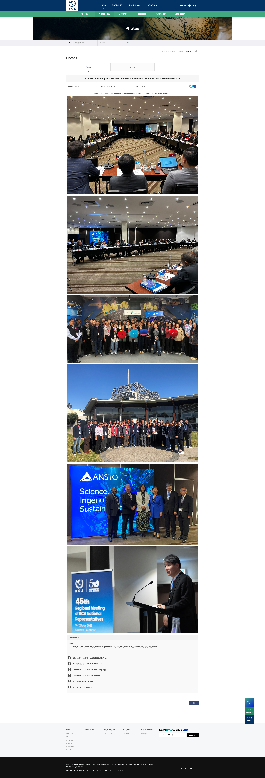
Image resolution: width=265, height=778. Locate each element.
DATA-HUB (117, 5)
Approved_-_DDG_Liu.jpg (82, 687)
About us (69, 734)
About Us (85, 14)
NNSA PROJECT (109, 734)
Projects (142, 14)
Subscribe (192, 735)
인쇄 (196, 51)
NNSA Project (134, 5)
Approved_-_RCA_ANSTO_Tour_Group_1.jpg (89, 670)
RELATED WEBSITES (184, 768)
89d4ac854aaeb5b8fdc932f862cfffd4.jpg (90, 658)
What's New (104, 14)
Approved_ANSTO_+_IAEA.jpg (84, 681)
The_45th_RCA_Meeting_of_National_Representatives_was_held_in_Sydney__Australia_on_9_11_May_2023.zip (116, 647)
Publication (161, 14)
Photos (189, 51)
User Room (180, 14)
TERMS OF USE (119, 770)
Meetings (123, 14)
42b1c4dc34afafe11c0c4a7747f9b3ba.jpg (89, 664)
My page (144, 734)
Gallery (180, 51)
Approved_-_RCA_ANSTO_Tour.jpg (86, 675)
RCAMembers (249, 711)
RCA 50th (152, 5)
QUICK (249, 701)
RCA (104, 5)
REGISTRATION (147, 730)
